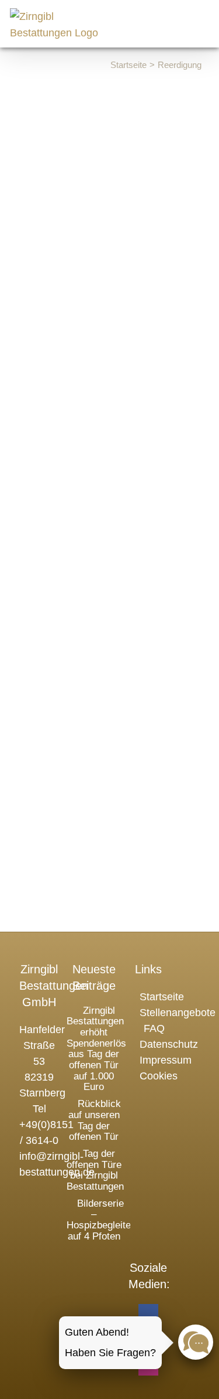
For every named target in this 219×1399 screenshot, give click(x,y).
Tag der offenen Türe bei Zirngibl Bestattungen (95, 1170)
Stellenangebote (177, 1012)
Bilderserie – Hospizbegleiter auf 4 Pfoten (100, 1220)
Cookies (159, 1076)
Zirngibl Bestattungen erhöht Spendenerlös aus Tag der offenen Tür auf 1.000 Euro (96, 1049)
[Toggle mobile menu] (202, 19)
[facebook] (148, 1314)
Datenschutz (169, 1044)
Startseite (162, 997)
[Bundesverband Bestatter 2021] (94, 1265)
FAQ (154, 1028)
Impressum (166, 1060)
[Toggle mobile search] (177, 19)
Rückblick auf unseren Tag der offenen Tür (94, 1120)
